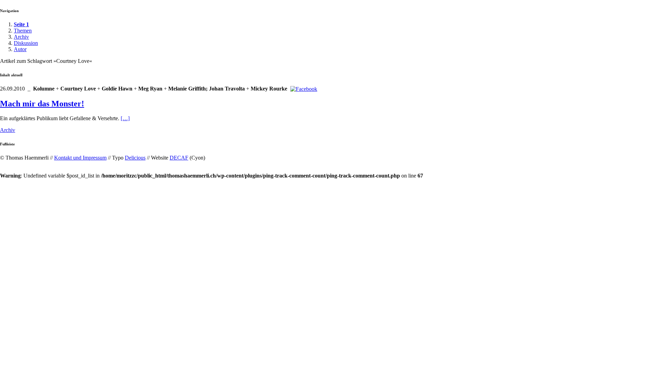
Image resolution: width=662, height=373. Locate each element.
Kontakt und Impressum (80, 158)
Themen (23, 31)
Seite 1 (21, 24)
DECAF (179, 158)
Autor (20, 49)
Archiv (21, 37)
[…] (125, 118)
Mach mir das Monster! (42, 103)
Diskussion (26, 43)
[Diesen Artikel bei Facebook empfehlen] (303, 89)
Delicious (135, 158)
